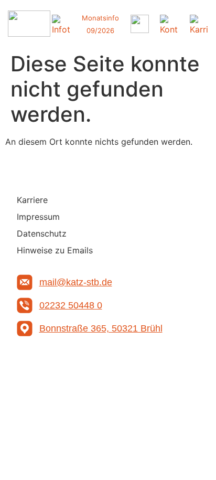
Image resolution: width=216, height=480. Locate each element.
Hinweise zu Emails (55, 250)
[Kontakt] (169, 24)
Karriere (32, 200)
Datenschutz (42, 233)
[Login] (140, 24)
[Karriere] (199, 24)
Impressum (38, 216)
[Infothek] (61, 24)
